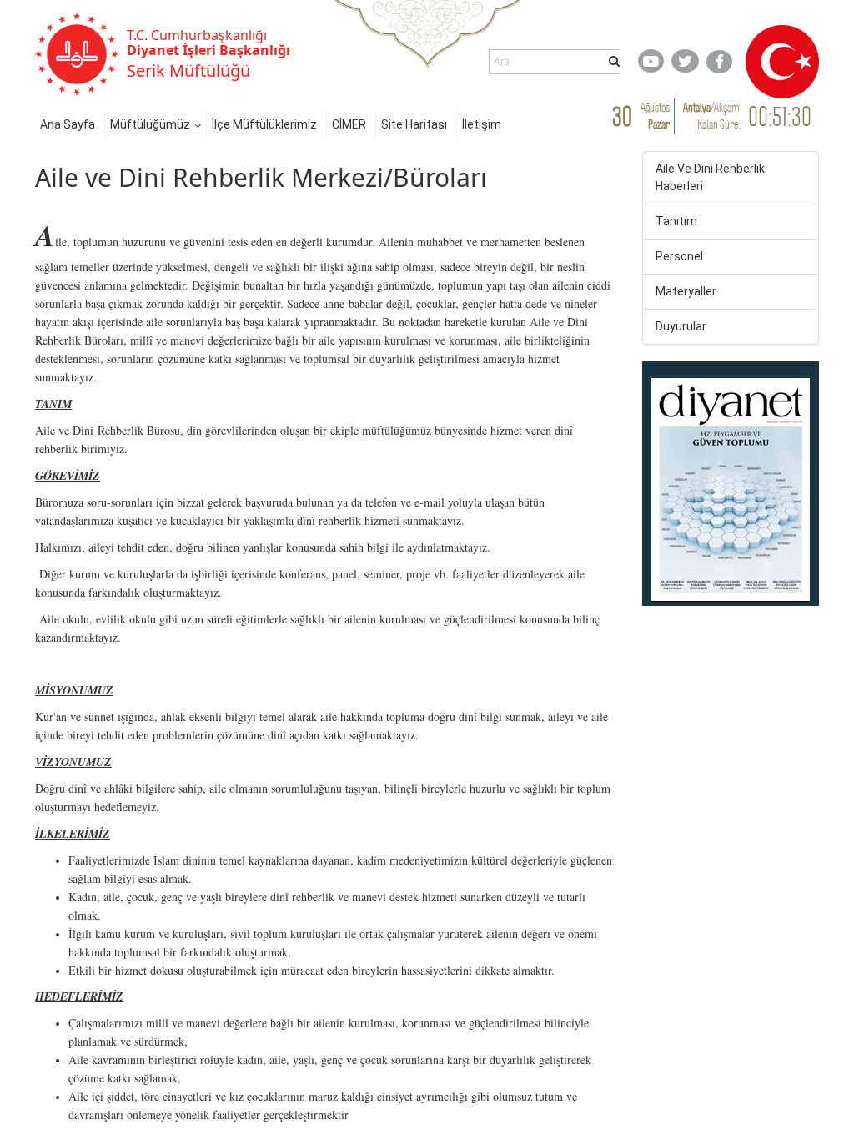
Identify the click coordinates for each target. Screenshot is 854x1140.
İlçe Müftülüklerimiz (264, 124)
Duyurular (681, 326)
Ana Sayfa (67, 124)
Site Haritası (414, 124)
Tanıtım (676, 221)
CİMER (349, 124)
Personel (679, 256)
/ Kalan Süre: (711, 115)
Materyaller (686, 291)
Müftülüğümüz (150, 124)
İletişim (481, 124)
